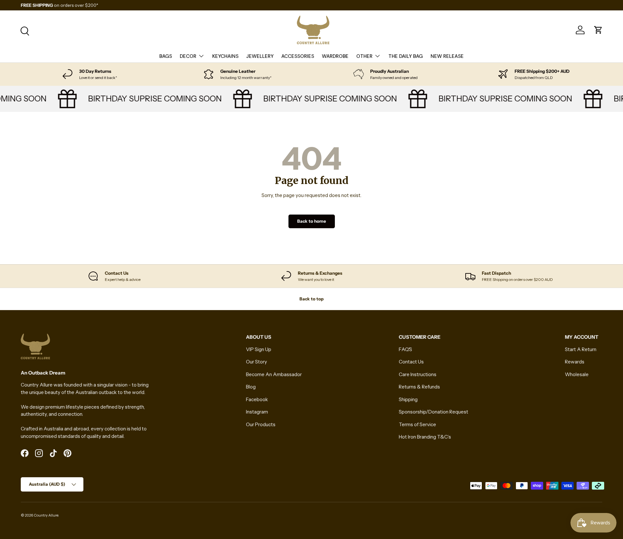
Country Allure (46, 515)
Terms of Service (417, 424)
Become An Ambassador (274, 374)
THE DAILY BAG (405, 56)
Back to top (311, 298)
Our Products (260, 424)
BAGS (165, 56)
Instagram (257, 412)
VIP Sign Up (258, 349)
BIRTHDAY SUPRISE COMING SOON (151, 98)
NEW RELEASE (447, 56)
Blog (251, 387)
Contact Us (411, 362)
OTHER (364, 56)
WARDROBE (335, 56)
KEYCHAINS (225, 56)
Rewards (574, 362)
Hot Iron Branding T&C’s (425, 437)
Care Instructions (417, 374)
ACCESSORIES (297, 56)
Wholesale (577, 374)
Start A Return (580, 349)
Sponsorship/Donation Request (433, 412)
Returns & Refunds (419, 387)
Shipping (408, 399)
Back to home (311, 221)
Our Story (256, 362)
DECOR (188, 56)
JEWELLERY (260, 56)
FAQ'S (405, 349)
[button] (598, 30)
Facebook (257, 399)
